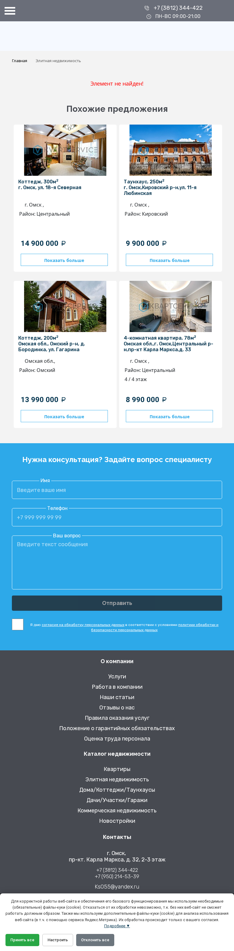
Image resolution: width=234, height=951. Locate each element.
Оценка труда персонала (117, 739)
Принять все (22, 940)
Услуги (117, 676)
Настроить (58, 940)
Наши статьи (117, 697)
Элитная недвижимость (117, 779)
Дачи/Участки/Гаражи (117, 800)
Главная (19, 60)
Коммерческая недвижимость (117, 811)
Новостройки (117, 821)
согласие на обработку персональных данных (83, 625)
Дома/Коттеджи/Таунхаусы (117, 790)
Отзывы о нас (117, 708)
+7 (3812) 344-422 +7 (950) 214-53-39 (117, 873)
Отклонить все (95, 940)
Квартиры (117, 769)
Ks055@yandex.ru (117, 887)
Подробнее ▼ (117, 926)
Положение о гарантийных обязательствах (117, 728)
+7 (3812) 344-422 (178, 8)
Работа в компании (117, 687)
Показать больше (64, 260)
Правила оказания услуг (117, 718)
